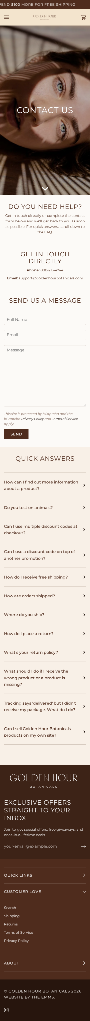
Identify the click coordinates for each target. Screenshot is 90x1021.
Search (10, 908)
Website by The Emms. (29, 997)
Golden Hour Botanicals (39, 991)
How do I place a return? (29, 633)
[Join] (79, 846)
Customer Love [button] (22, 891)
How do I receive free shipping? (36, 577)
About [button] (11, 963)
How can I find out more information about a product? (41, 485)
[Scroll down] (45, 187)
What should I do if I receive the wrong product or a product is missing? (36, 678)
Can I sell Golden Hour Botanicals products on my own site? (37, 732)
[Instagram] (6, 1010)
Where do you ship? (24, 614)
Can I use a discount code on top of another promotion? (39, 555)
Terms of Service (65, 419)
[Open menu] (11, 17)
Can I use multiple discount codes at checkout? (41, 529)
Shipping (12, 916)
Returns (11, 924)
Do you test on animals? (28, 507)
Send (16, 434)
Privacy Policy (32, 419)
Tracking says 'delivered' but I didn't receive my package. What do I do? (40, 706)
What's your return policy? (31, 652)
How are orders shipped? (29, 595)
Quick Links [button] (18, 875)
